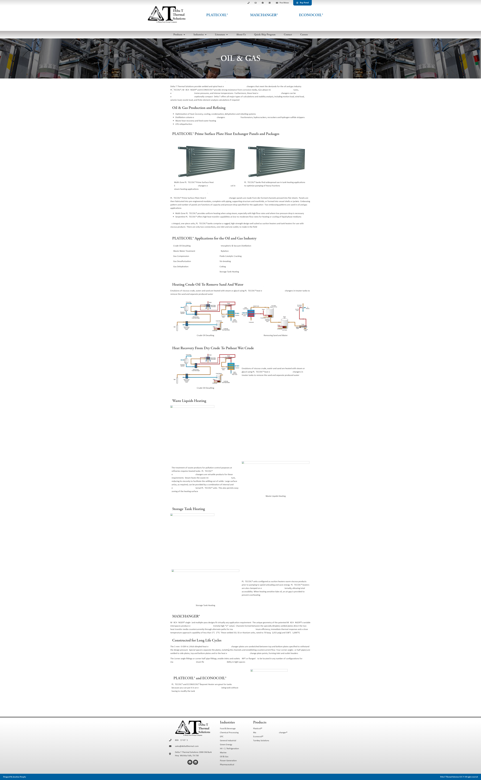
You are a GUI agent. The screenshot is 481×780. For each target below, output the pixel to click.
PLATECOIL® (217, 15)
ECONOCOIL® (311, 15)
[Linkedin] (195, 762)
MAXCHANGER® (264, 15)
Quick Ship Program (264, 34)
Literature (220, 34)
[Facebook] (189, 762)
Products (177, 34)
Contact (288, 34)
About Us (241, 34)
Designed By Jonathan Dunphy (14, 777)
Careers (304, 34)
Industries (199, 34)
